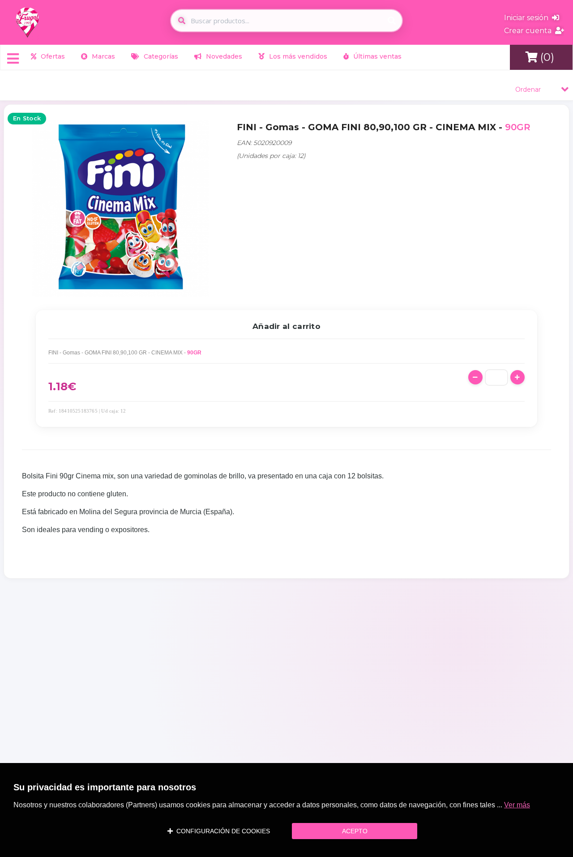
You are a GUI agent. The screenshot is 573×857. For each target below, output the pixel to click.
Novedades (223, 56)
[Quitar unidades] (475, 377)
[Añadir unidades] (517, 377)
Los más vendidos (297, 56)
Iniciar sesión (528, 17)
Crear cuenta (529, 30)
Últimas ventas (376, 56)
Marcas (102, 56)
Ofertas (52, 56)
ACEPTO (355, 831)
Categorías (160, 56)
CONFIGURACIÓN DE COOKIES (221, 831)
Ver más (517, 805)
